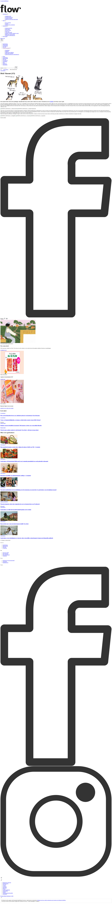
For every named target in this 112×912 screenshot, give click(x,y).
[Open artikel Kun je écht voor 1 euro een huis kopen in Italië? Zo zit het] (9, 520)
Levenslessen (2, 413)
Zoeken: (2, 67)
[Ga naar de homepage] (10, 12)
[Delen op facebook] (56, 317)
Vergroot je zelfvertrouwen (10, 35)
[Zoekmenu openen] (1, 40)
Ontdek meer (2, 379)
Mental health (2, 423)
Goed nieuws (5, 69)
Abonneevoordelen (8, 18)
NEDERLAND (8, 16)
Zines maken (7, 29)
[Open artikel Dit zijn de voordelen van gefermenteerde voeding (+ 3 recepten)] (9, 472)
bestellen (51, 101)
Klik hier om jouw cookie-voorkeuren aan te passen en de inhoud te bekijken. (51, 900)
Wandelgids (7, 50)
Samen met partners (4, 501)
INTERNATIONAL (9, 17)
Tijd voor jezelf (8, 30)
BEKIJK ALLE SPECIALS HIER (6, 408)
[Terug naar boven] (1, 898)
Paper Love (7, 31)
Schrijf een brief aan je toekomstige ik (12, 54)
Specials (6, 23)
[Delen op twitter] (1, 319)
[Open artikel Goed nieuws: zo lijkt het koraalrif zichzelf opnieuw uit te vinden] (2, 506)
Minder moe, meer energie (10, 34)
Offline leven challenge (9, 52)
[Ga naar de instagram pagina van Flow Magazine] (56, 876)
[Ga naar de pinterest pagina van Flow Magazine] (1, 878)
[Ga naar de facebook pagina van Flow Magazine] (56, 765)
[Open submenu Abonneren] (7, 14)
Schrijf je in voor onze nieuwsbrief (11, 19)
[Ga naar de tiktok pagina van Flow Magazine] (1, 880)
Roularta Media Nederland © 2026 (6, 896)
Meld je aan (2, 38)
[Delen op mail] (7, 319)
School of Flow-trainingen (10, 24)
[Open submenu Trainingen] (7, 26)
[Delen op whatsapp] (3, 319)
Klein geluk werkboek (9, 53)
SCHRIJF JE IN (3, 350)
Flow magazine (8, 22)
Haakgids (7, 51)
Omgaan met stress (8, 28)
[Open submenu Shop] (5, 20)
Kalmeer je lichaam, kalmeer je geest (12, 33)
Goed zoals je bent (8, 32)
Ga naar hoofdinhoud (4, 0)
